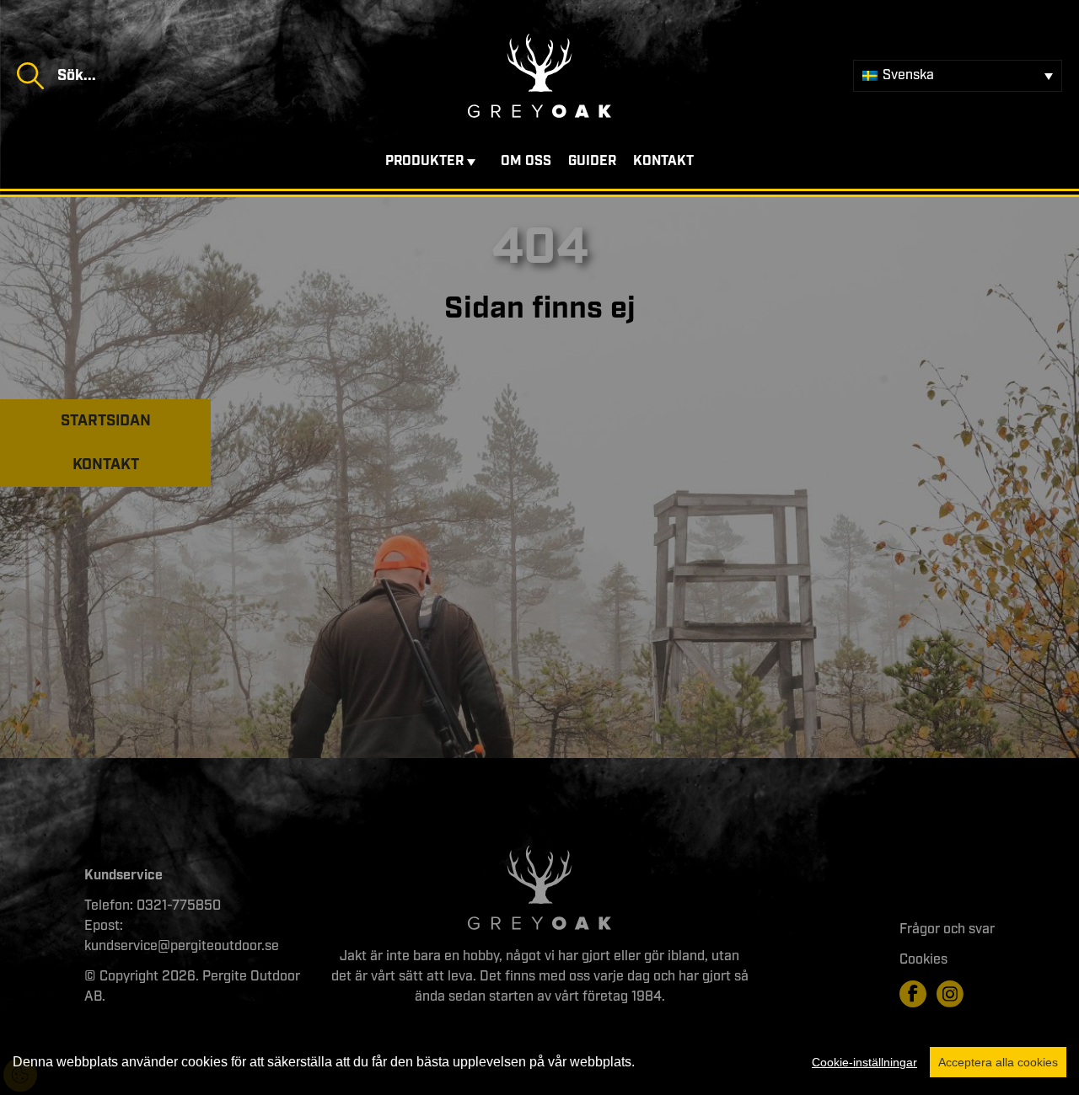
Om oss (526, 161)
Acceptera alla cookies (998, 1062)
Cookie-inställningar (864, 1062)
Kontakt (663, 161)
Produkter (424, 161)
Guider (592, 161)
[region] (539, 1062)
